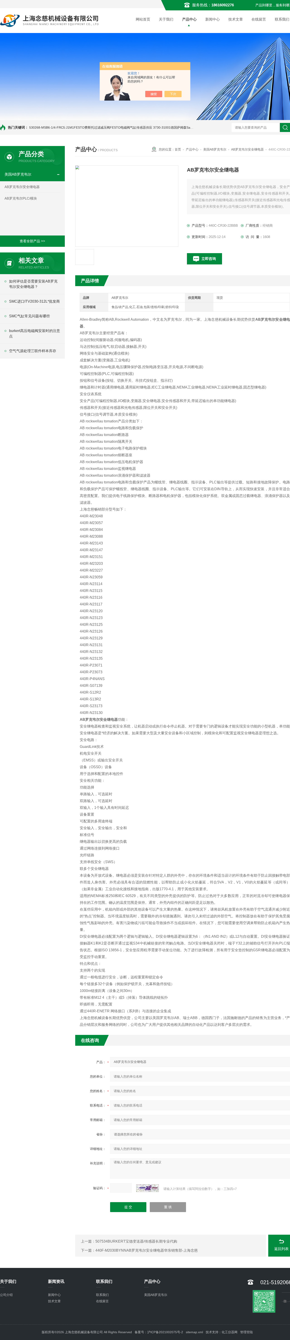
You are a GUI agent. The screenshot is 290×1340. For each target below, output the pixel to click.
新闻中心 (212, 19)
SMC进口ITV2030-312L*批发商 (34, 301)
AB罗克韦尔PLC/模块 (21, 198)
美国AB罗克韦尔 (18, 174)
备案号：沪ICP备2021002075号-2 (159, 1332)
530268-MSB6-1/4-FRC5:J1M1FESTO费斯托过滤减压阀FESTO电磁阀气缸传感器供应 (90, 127)
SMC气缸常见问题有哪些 (29, 316)
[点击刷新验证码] (147, 1188)
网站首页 (143, 19)
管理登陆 (246, 1332)
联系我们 (102, 1295)
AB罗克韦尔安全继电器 (22, 187)
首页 (178, 149)
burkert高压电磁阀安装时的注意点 (34, 333)
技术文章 (235, 19)
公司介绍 (6, 1295)
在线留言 (258, 19)
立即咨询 (208, 259)
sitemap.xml (194, 1332)
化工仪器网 (229, 1332)
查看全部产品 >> (32, 241)
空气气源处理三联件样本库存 (32, 351)
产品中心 (189, 19)
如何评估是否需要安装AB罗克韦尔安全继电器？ (33, 284)
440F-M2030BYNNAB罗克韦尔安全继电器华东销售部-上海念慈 (146, 1250)
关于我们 (166, 19)
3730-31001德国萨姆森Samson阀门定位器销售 (186, 127)
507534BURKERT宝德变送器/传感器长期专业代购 (136, 1241)
